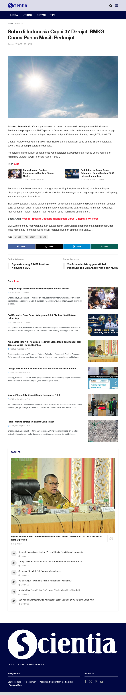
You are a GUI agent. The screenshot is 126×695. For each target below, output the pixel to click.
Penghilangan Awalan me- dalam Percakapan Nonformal (44, 580)
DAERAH (19, 23)
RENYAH (41, 14)
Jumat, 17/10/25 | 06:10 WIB (20, 43)
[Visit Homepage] (17, 5)
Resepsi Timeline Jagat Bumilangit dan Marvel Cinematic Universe (60, 218)
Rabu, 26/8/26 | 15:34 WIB (34, 179)
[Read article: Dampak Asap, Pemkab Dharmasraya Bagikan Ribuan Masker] (15, 173)
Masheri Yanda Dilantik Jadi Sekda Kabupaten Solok (34, 395)
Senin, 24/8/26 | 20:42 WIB (19, 399)
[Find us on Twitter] (90, 681)
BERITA (14, 14)
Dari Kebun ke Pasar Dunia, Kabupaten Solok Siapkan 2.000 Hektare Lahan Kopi (97, 173)
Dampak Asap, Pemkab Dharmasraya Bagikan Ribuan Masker (38, 173)
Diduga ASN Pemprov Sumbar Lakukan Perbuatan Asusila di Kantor (42, 368)
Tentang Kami (15, 685)
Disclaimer (31, 681)
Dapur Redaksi (15, 681)
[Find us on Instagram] (96, 681)
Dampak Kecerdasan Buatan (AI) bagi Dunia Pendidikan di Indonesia (50, 551)
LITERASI (27, 14)
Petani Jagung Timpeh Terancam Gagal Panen (31, 421)
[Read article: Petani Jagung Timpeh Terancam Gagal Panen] (103, 431)
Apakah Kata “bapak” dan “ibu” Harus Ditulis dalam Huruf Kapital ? (49, 590)
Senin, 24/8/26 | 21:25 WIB (19, 372)
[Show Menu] (116, 5)
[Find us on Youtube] (101, 681)
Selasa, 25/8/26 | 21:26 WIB (93, 179)
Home (10, 23)
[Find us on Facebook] (85, 681)
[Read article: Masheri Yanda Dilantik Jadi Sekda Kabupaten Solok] (103, 405)
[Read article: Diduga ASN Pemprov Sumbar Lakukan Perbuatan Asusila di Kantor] (103, 378)
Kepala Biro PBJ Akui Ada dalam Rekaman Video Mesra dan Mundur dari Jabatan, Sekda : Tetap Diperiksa (44, 343)
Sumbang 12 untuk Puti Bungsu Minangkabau (39, 571)
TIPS (52, 14)
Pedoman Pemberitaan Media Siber (56, 681)
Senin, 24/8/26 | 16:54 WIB (19, 426)
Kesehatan (30, 236)
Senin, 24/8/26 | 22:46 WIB (19, 349)
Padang (42, 236)
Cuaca (18, 236)
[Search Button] (110, 5)
